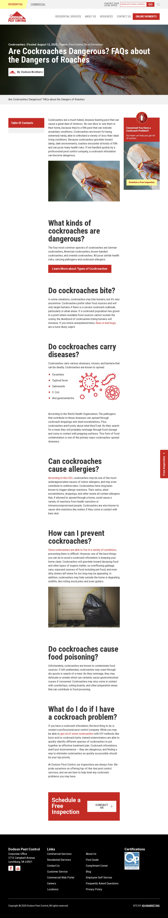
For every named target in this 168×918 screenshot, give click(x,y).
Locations (52, 889)
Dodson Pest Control (17, 16)
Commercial (38, 4)
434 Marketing (151, 905)
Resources (106, 16)
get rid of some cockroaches (76, 733)
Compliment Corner (97, 865)
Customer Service (57, 871)
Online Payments (146, 16)
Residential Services (68, 16)
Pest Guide (92, 859)
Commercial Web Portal (60, 877)
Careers (51, 883)
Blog (88, 871)
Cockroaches (16, 44)
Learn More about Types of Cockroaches (79, 268)
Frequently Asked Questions (102, 883)
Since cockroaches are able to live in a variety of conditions (82, 549)
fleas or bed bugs (106, 323)
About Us (90, 16)
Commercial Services (59, 853)
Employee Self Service (99, 877)
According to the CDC (60, 478)
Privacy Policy (94, 889)
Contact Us (124, 16)
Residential (15, 4)
